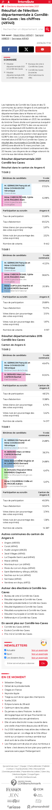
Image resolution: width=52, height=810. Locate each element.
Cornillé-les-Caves (35, 70)
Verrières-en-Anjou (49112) (17, 582)
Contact (10, 769)
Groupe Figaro (33, 774)
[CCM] (38, 789)
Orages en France (13, 690)
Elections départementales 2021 (23, 6)
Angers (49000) (12, 542)
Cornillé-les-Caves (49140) (17, 627)
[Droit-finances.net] (38, 795)
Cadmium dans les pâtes (17, 707)
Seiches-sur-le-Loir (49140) (17, 575)
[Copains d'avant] (13, 801)
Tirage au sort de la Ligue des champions (25, 697)
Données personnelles (11, 772)
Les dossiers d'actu (15, 657)
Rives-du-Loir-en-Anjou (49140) (19, 568)
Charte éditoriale (34, 766)
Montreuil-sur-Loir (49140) (17, 564)
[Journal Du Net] (13, 795)
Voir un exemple (39, 650)
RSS (30, 769)
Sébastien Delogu (13, 682)
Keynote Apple (12, 693)
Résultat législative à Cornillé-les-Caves (23, 606)
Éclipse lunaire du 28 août (17, 704)
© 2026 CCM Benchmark (26, 777)
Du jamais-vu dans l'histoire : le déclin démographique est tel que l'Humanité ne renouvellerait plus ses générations (25, 715)
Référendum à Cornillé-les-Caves (20, 617)
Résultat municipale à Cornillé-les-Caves (24, 614)
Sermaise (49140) (20, 38)
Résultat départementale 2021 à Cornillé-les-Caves (15, 66)
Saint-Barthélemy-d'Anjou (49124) (20, 571)
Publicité (45, 766)
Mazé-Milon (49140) (23, 35)
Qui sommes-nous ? (11, 766)
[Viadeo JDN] (38, 801)
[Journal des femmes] (13, 789)
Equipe (23, 766)
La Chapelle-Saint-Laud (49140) (19, 557)
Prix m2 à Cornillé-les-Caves (18, 634)
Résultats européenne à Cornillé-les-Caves (25, 610)
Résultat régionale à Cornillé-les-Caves (23, 599)
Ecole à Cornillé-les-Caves (17, 630)
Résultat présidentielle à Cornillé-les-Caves (25, 603)
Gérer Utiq (45, 772)
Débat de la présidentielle (17, 686)
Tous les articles (21, 769)
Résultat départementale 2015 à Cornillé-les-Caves (15, 75)
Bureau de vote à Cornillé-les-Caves (21, 596)
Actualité (10, 650)
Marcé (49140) (11, 561)
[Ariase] (13, 806)
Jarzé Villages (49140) (14, 553)
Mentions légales (19, 774)
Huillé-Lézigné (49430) (15, 550)
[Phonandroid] (38, 807)
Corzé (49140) (11, 546)
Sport (9, 654)
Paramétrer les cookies (31, 772)
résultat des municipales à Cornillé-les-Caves (23, 142)
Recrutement (39, 769)
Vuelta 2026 (10, 700)
